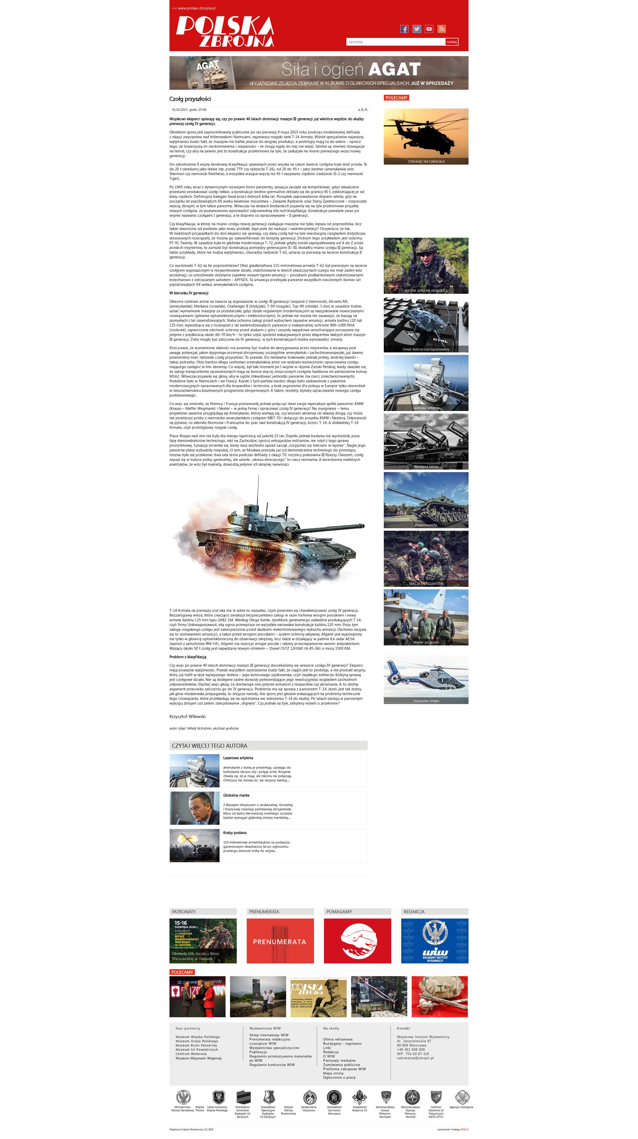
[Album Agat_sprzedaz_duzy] (319, 73)
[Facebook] (404, 29)
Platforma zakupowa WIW (344, 1069)
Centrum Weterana (191, 1053)
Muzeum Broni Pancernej (196, 1045)
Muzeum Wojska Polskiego (198, 1037)
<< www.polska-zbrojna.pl (194, 7)
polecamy (396, 98)
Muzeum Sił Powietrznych (197, 1049)
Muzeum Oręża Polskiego (197, 1041)
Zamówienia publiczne (341, 1065)
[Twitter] (416, 28)
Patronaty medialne (339, 1060)
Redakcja (331, 1052)
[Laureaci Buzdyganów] (440, 996)
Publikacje (258, 1052)
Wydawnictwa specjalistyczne (274, 1048)
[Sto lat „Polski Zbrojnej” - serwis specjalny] (319, 996)
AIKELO (464, 1129)
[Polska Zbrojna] (237, 31)
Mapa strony (333, 1073)
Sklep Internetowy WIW (269, 1035)
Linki (327, 1048)
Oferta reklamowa (338, 1039)
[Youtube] (429, 28)
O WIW (329, 1056)
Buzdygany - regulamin (342, 1043)
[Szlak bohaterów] (379, 996)
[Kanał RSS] (441, 28)
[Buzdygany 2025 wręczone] (197, 996)
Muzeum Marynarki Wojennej (199, 1058)
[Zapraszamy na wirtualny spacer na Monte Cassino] (258, 996)
